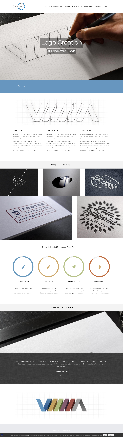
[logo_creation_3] (19, 169)
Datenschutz (66, 430)
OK (105, 435)
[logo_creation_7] (36, 197)
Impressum (56, 430)
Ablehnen (111, 435)
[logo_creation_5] (104, 169)
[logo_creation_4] (61, 169)
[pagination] (60, 375)
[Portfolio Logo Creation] (61, 40)
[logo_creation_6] (100, 197)
